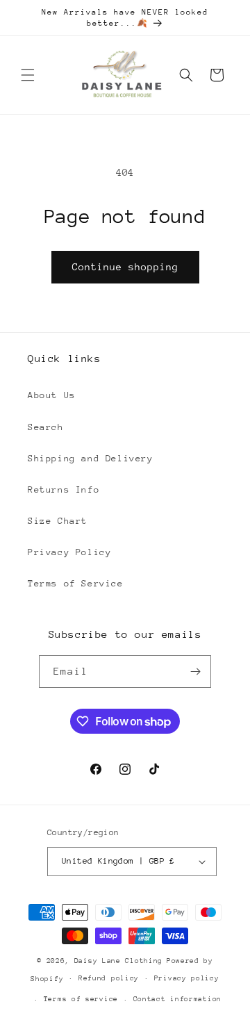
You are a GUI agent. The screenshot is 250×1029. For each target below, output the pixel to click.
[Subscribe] (195, 671)
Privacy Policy (69, 552)
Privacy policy (186, 978)
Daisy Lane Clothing (118, 961)
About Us (52, 395)
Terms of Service (76, 583)
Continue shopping (125, 266)
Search (46, 427)
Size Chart (58, 521)
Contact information (177, 999)
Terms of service (81, 999)
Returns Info (63, 489)
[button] (27, 75)
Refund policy (108, 978)
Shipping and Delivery (90, 458)
